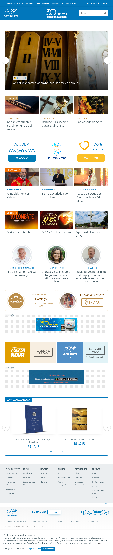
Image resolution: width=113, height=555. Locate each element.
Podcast (78, 477)
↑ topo (107, 503)
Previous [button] (5, 60)
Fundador (10, 477)
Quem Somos (11, 473)
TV (94, 3)
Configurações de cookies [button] (14, 549)
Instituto (26, 477)
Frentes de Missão (10, 483)
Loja (94, 473)
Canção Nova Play (98, 491)
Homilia (43, 482)
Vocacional (10, 489)
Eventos (9, 3)
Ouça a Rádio (44, 352)
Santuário (45, 3)
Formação (16, 3)
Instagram (101, 512)
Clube (38, 3)
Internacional (93, 521)
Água (94, 486)
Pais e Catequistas (63, 483)
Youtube (95, 512)
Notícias (25, 3)
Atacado (95, 477)
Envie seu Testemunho (80, 483)
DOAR (94, 157)
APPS (89, 3)
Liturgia (43, 473)
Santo (42, 477)
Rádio (99, 3)
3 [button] (62, 452)
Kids (59, 473)
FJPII (62, 3)
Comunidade (54, 3)
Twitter (89, 512)
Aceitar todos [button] (48, 549)
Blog (77, 473)
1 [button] (51, 452)
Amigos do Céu (64, 477)
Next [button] (107, 60)
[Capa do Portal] (56, 12)
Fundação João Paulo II (17, 521)
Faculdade (27, 473)
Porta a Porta (98, 482)
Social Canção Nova (29, 483)
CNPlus (95, 498)
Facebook (84, 512)
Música (31, 3)
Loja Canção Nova (18, 400)
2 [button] (56, 452)
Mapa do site (76, 521)
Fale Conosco (58, 521)
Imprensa (10, 493)
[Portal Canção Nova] (11, 12)
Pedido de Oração (40, 521)
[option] (57, 60)
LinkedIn (106, 512)
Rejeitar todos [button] (34, 549)
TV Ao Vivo (96, 350)
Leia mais (97, 543)
